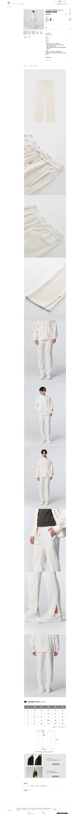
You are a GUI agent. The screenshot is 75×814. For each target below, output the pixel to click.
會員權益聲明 (44, 813)
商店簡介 (29, 812)
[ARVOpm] (9, 2)
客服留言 (43, 812)
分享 (47, 60)
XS (46, 24)
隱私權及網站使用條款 (31, 813)
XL (58, 24)
